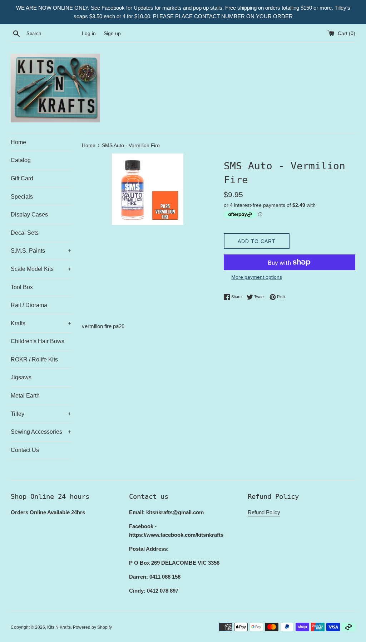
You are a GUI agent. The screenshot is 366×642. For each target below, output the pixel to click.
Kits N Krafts (59, 627)
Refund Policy (264, 512)
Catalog (21, 160)
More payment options (256, 277)
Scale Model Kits (41, 269)
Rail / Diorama (29, 305)
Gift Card (22, 178)
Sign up (112, 33)
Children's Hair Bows (37, 341)
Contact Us (25, 450)
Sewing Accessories (41, 432)
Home (18, 142)
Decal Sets (25, 233)
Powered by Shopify (92, 627)
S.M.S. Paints (41, 251)
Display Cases (29, 214)
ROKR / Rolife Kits (34, 359)
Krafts (41, 323)
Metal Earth (25, 396)
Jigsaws (21, 377)
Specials (22, 197)
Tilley (41, 414)
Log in (89, 33)
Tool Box (22, 287)
